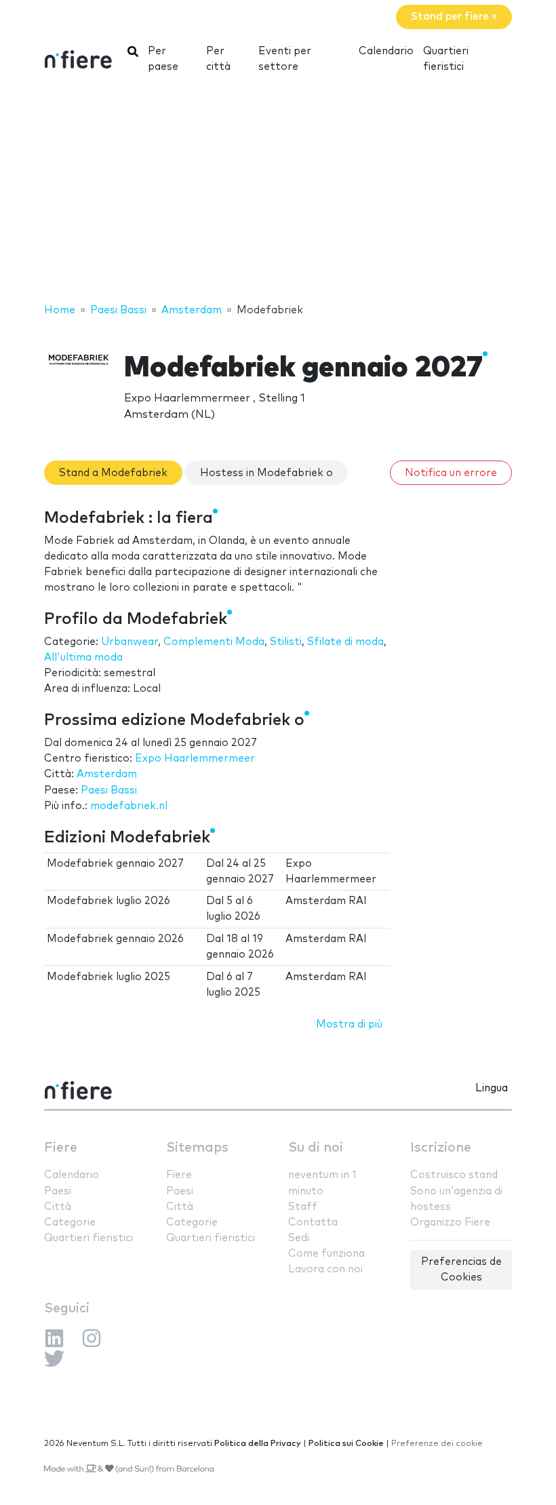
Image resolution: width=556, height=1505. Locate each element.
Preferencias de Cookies (461, 1270)
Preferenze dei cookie (437, 1443)
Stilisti (286, 642)
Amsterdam (107, 774)
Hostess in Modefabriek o (266, 473)
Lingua (491, 1088)
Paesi (57, 1191)
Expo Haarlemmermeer (195, 759)
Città (57, 1207)
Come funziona (326, 1254)
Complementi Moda (213, 642)
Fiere (60, 1147)
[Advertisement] (278, 193)
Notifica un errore (451, 473)
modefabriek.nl (128, 806)
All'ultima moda (83, 657)
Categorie (70, 1222)
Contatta (313, 1222)
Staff (302, 1207)
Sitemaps (197, 1147)
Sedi (298, 1238)
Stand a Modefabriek (113, 473)
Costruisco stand (454, 1175)
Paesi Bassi (109, 790)
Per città (218, 59)
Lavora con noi (325, 1269)
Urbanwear (129, 642)
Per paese (163, 59)
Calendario (386, 51)
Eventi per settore (284, 59)
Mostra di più (349, 1024)
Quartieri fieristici (446, 59)
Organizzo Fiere (450, 1222)
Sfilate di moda (345, 642)
